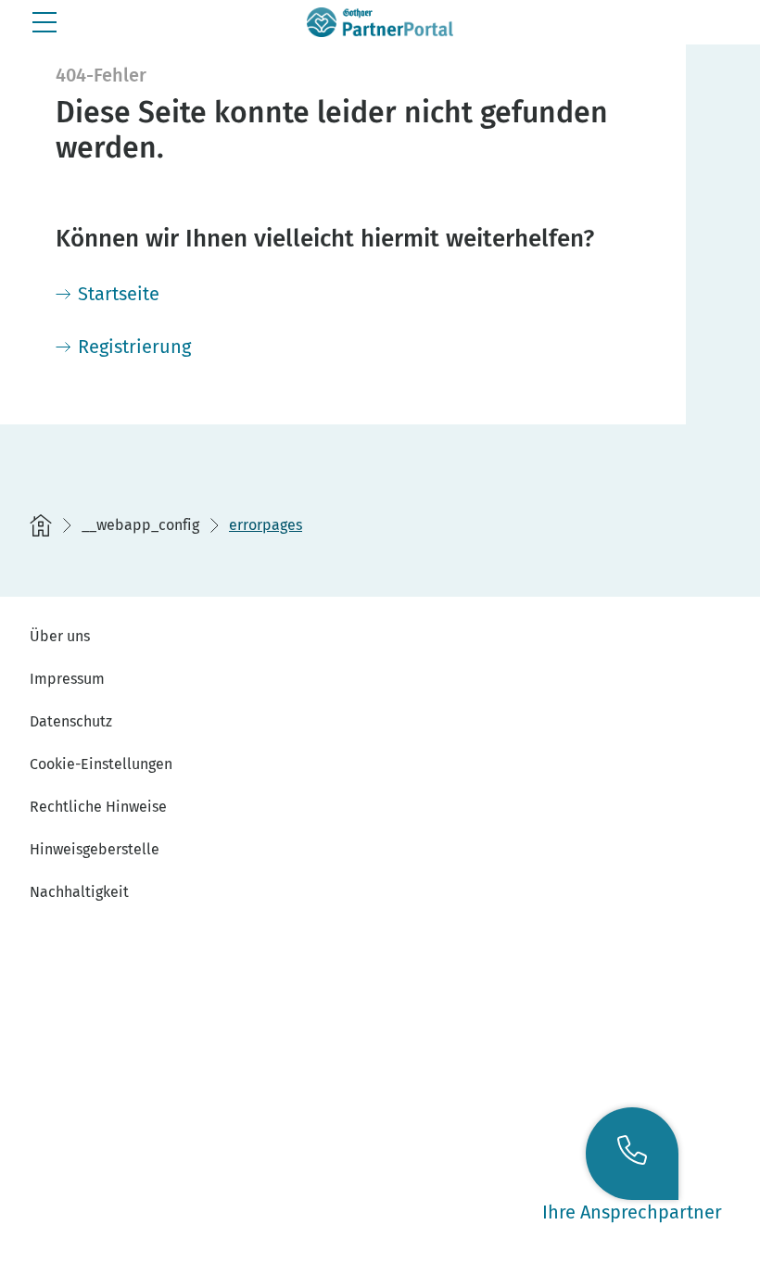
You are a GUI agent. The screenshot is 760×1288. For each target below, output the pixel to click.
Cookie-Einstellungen (101, 764)
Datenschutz (71, 721)
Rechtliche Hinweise (98, 806)
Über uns (60, 636)
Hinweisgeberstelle (94, 849)
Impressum (67, 679)
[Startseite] (41, 525)
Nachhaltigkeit (79, 892)
